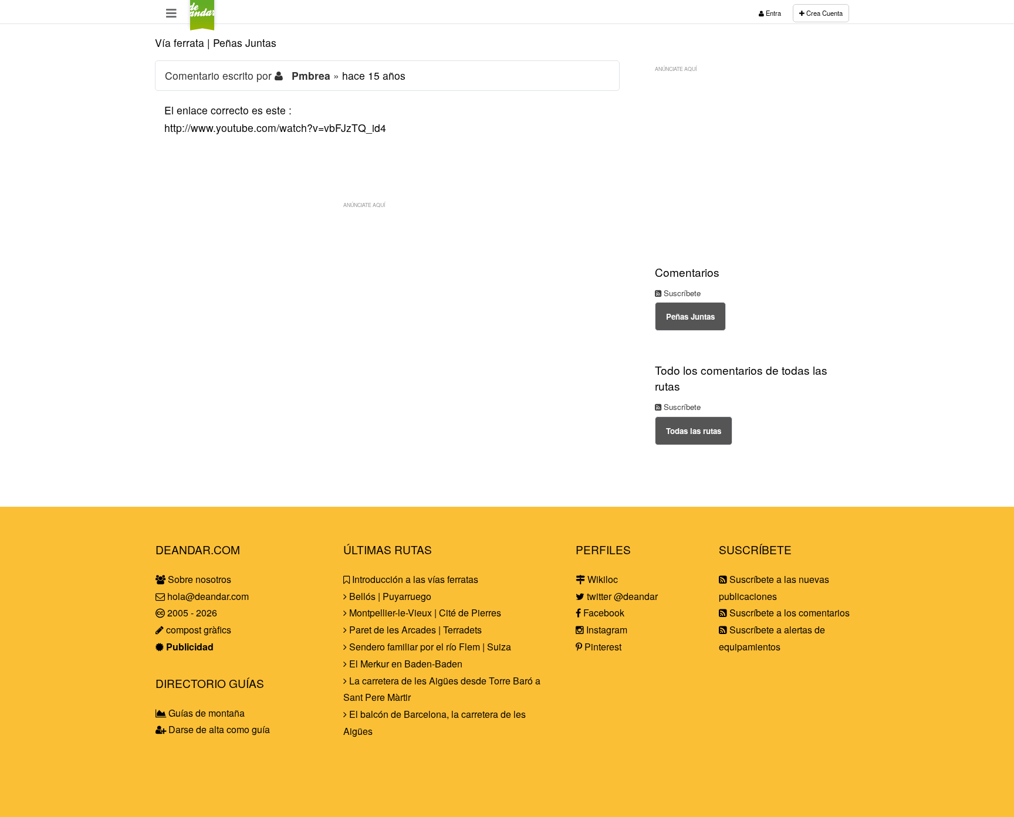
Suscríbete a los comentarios (788, 612)
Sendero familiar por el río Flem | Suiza (429, 646)
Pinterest (601, 646)
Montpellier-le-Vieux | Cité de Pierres (424, 612)
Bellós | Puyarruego (389, 596)
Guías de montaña (205, 713)
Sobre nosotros (198, 579)
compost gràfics (197, 629)
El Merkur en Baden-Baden (404, 663)
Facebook (602, 612)
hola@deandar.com (208, 596)
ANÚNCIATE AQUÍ (364, 204)
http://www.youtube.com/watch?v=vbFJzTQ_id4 (275, 127)
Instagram (605, 629)
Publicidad (189, 646)
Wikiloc (601, 579)
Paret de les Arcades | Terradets (414, 629)
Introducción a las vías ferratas (414, 579)
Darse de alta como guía (218, 729)
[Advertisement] (387, 296)
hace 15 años (373, 75)
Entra (772, 13)
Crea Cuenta (824, 13)
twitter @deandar (621, 596)
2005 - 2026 (191, 612)
